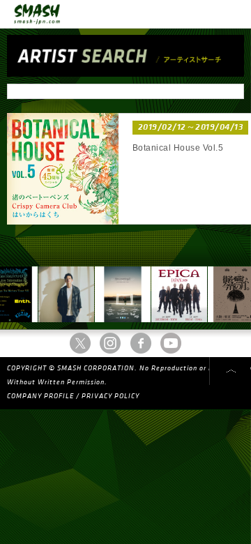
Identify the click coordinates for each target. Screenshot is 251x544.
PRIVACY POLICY (110, 396)
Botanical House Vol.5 (177, 148)
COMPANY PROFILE (40, 396)
